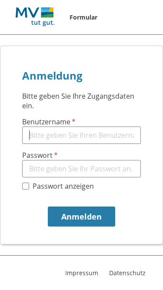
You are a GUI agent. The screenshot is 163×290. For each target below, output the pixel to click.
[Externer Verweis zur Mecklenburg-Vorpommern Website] (35, 17)
